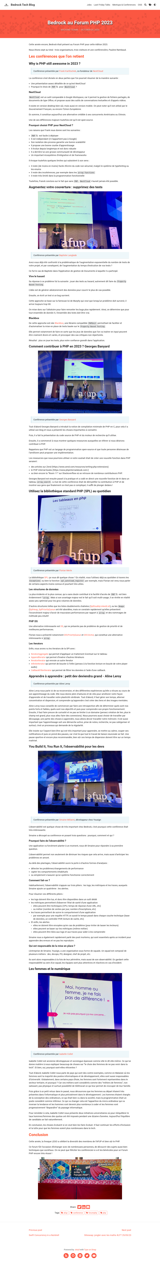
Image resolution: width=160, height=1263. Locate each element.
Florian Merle (65, 570)
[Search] (145, 4)
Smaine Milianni (67, 819)
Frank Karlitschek (67, 71)
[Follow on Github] (73, 1255)
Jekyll (77, 1249)
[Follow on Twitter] (87, 1255)
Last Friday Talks (102, 4)
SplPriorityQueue (47, 609)
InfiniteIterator (38, 663)
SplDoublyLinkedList (100, 606)
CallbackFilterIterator (41, 670)
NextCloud (98, 71)
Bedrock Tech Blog (23, 4)
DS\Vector (89, 635)
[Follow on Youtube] (94, 1255)
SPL (46, 577)
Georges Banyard (67, 419)
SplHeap (34, 609)
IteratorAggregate (39, 654)
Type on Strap (90, 1249)
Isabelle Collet (66, 1054)
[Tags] (150, 4)
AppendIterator (38, 657)
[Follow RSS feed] (66, 1255)
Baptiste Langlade (68, 255)
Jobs (89, 4)
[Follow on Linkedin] (80, 1255)
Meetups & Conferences (124, 4)
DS (62, 626)
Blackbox (59, 323)
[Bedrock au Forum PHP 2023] (155, 4)
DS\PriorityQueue (72, 635)
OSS (140, 4)
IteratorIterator (38, 660)
